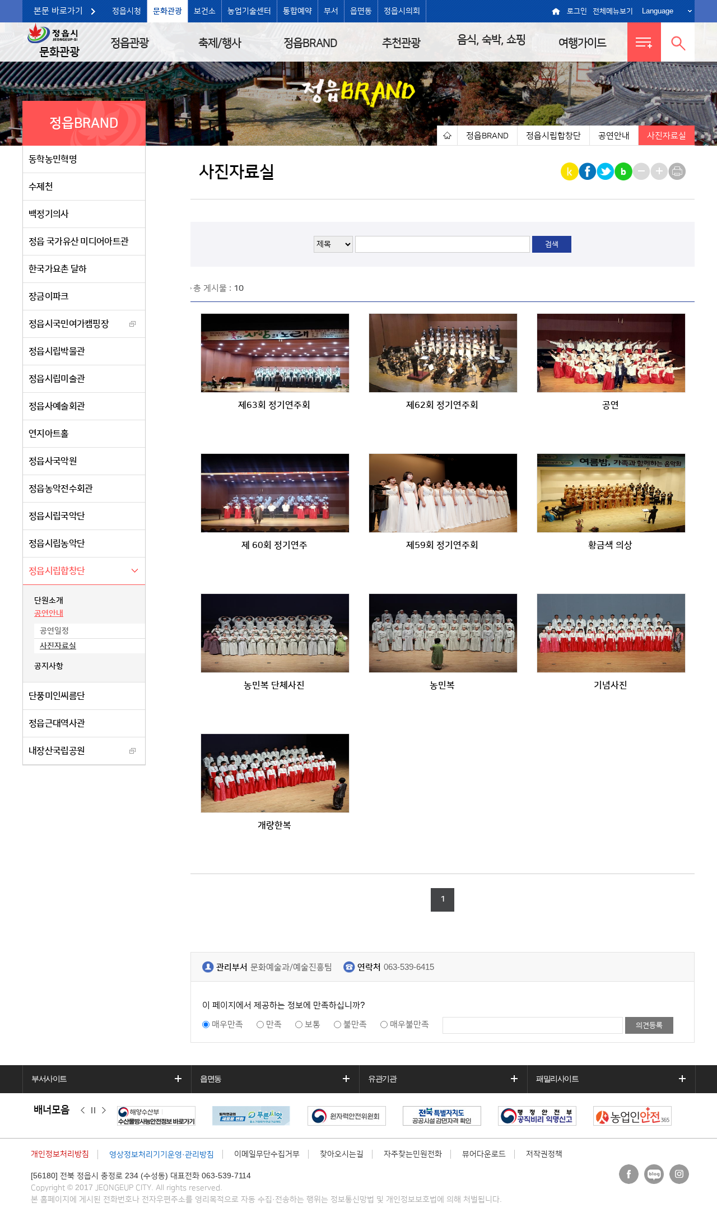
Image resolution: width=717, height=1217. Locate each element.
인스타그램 (679, 1174)
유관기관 (382, 1078)
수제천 (41, 187)
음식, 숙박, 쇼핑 (491, 40)
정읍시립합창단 (57, 571)
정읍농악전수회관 (60, 489)
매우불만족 (409, 1024)
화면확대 (660, 171)
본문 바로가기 (58, 11)
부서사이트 (49, 1078)
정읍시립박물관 (57, 351)
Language (657, 11)
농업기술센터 (249, 11)
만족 (274, 1024)
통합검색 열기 (678, 42)
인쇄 (678, 171)
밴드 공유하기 (624, 171)
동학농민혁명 (53, 159)
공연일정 (54, 630)
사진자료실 (58, 646)
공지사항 (48, 666)
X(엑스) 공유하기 (606, 171)
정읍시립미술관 (57, 379)
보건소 (205, 11)
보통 (312, 1024)
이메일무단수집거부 (267, 1154)
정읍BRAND (310, 43)
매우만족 (227, 1024)
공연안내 (48, 613)
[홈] (447, 135)
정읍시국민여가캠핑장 (69, 324)
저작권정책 (544, 1154)
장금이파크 (49, 296)
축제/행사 (219, 43)
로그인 (577, 11)
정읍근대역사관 (57, 723)
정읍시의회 (402, 11)
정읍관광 (129, 43)
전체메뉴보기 (613, 11)
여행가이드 (582, 43)
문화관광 (167, 11)
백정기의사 (49, 214)
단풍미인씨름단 (57, 696)
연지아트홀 (49, 434)
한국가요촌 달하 (57, 269)
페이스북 (629, 1174)
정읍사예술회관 (57, 406)
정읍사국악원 (53, 461)
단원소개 (48, 600)
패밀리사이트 (557, 1078)
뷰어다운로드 (484, 1154)
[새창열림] (159, 1116)
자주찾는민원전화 (413, 1154)
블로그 (654, 1174)
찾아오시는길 (342, 1154)
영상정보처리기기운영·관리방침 (161, 1154)
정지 (93, 1110)
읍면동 (361, 11)
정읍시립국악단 (57, 516)
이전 (82, 1110)
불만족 (355, 1024)
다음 (104, 1110)
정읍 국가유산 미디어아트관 (78, 241)
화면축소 (642, 171)
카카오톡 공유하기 (570, 171)
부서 (331, 11)
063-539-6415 (409, 967)
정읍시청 (126, 11)
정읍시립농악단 (57, 543)
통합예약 (297, 11)
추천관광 (401, 43)
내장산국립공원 (57, 751)
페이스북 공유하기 (588, 171)
